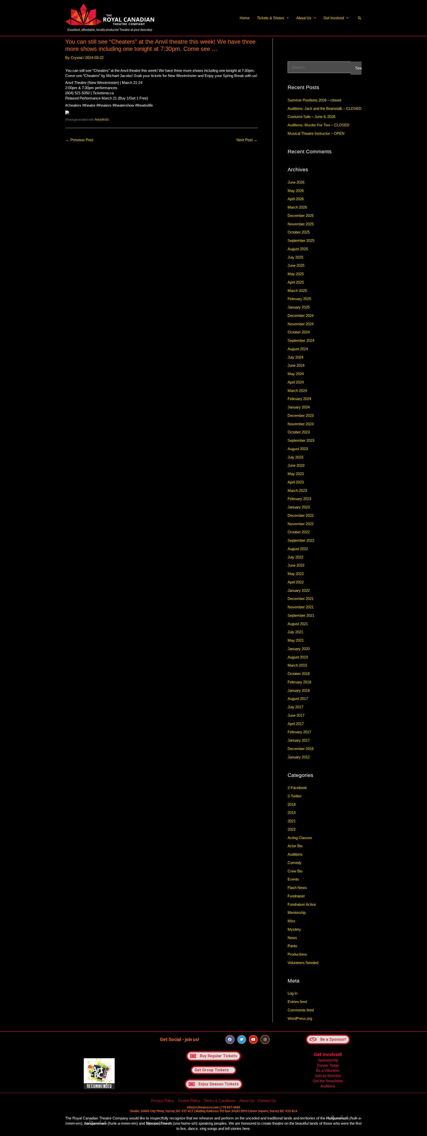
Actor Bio (295, 846)
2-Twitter (294, 796)
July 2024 (295, 357)
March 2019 (297, 665)
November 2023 (301, 424)
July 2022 (295, 557)
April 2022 (296, 582)
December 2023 (301, 415)
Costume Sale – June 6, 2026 (311, 117)
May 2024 (296, 374)
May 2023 (296, 474)
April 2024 (296, 382)
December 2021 (301, 599)
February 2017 (299, 732)
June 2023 (296, 465)
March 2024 (297, 390)
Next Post (246, 140)
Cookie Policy (189, 1100)
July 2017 (295, 707)
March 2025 (297, 291)
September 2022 (301, 540)
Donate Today (328, 1065)
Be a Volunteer (328, 1070)
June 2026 (296, 182)
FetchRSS (101, 119)
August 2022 (298, 549)
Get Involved (333, 18)
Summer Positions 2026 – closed (314, 100)
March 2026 (297, 207)
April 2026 (296, 199)
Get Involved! (328, 1054)
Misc (292, 921)
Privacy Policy (162, 1100)
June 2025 (296, 265)
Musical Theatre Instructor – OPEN (316, 133)
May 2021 (296, 640)
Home (245, 18)
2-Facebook (297, 788)
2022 (292, 829)
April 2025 (296, 282)
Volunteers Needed (303, 963)
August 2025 (298, 249)
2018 (292, 804)
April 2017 (296, 724)
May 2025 (296, 274)
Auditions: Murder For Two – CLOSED (318, 125)
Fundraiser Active (302, 904)
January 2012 (299, 757)
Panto (292, 946)
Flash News (297, 888)
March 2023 (297, 490)
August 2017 (298, 698)
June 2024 (296, 365)
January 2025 (299, 307)
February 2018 (299, 682)
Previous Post (79, 140)
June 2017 (296, 715)
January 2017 (299, 740)
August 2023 (298, 449)
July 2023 (295, 457)
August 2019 (298, 657)
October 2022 (299, 532)
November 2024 (301, 324)
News (292, 938)
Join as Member (328, 1076)
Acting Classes (300, 838)
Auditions (295, 854)
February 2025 (299, 299)
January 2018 (299, 690)
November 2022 (301, 524)
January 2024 (299, 407)
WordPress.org (300, 1018)
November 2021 (301, 607)
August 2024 (298, 349)
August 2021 (298, 624)
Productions (297, 954)
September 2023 (301, 440)
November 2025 (301, 224)
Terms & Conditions (219, 1100)
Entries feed (297, 1002)
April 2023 (296, 482)
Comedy (294, 863)
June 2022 (296, 565)
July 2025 (295, 257)
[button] (359, 18)
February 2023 (299, 499)
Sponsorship (328, 1060)
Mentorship (297, 912)
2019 (292, 812)
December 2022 (301, 515)
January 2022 (299, 590)
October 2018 (299, 674)
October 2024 (299, 332)
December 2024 (301, 315)
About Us (303, 18)
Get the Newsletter (328, 1081)
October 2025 (299, 232)
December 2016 (301, 749)
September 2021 (301, 615)
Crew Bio (295, 871)
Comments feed (301, 1010)
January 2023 (299, 507)
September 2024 (301, 340)
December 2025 (301, 215)
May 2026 (296, 191)
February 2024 (299, 399)
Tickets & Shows (270, 18)
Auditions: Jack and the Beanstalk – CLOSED (325, 108)
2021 (292, 821)
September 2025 (301, 240)
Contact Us (267, 1100)
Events (293, 879)
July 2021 (295, 632)
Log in (292, 993)
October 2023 (299, 432)
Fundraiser (296, 896)
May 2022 (296, 574)
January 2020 (299, 649)
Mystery (294, 929)
